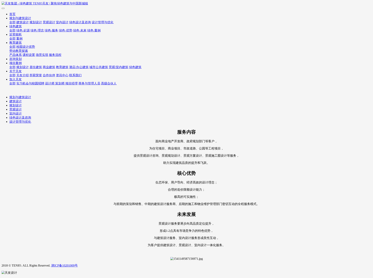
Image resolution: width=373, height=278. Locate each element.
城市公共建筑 (98, 67)
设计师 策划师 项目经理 (61, 83)
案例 (19, 38)
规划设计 (36, 22)
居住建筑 (36, 67)
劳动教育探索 (18, 50)
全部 (12, 22)
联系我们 (75, 75)
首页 (12, 14)
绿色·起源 (23, 30)
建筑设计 (22, 22)
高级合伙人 (109, 83)
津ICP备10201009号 (64, 265)
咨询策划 (15, 59)
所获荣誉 (36, 75)
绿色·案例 (94, 30)
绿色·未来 (79, 30)
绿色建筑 (15, 26)
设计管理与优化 (102, 22)
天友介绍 (22, 75)
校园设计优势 (25, 46)
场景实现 (42, 54)
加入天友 (15, 79)
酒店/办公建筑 (79, 67)
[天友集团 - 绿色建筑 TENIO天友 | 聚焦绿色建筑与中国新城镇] (186, 4)
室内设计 (62, 22)
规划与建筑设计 (20, 18)
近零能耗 (15, 34)
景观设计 (49, 22)
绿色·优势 (65, 30)
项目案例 (15, 63)
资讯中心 (62, 75)
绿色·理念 (37, 30)
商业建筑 (49, 67)
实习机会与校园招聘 (30, 83)
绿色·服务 (51, 30)
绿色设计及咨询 (80, 22)
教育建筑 (15, 42)
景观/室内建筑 (118, 67)
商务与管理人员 (89, 83)
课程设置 (29, 54)
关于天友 (15, 71)
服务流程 (55, 54)
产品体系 (15, 54)
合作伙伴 (49, 75)
